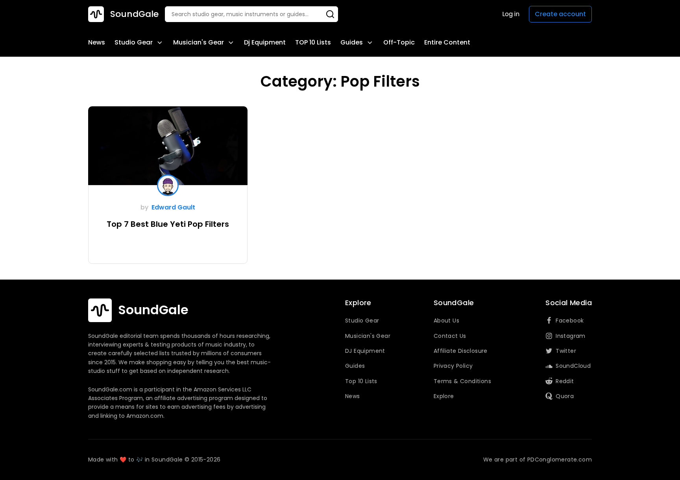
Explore (444, 396)
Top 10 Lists (361, 381)
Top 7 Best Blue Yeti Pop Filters (168, 224)
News (96, 42)
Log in (510, 14)
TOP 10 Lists (313, 42)
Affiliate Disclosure (461, 351)
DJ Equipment (365, 351)
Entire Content (447, 42)
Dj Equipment (265, 42)
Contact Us (450, 336)
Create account (560, 14)
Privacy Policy (453, 366)
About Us (446, 320)
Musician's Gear (198, 42)
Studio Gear (134, 42)
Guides (351, 42)
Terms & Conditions (462, 381)
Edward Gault (173, 207)
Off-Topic (399, 42)
